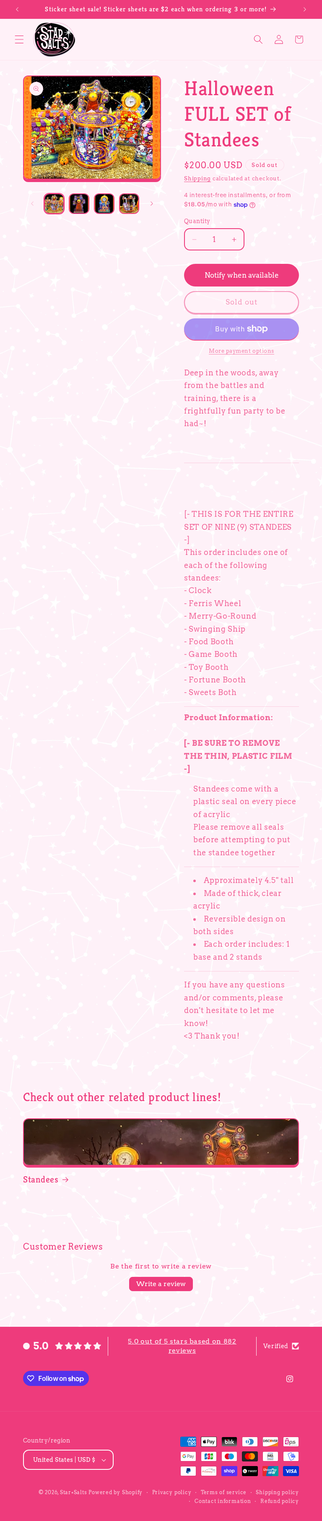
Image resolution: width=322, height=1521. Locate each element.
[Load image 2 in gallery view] (79, 203)
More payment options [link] (241, 350)
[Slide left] (32, 204)
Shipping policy (277, 1492)
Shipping (197, 178)
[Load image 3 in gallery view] (104, 203)
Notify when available (242, 275)
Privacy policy (172, 1492)
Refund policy (279, 1501)
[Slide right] (152, 204)
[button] (19, 39)
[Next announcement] (305, 9)
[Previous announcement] (17, 9)
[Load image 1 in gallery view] (54, 203)
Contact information (223, 1501)
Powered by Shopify (115, 1492)
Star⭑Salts (73, 1492)
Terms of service (224, 1492)
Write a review (161, 1284)
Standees (41, 1179)
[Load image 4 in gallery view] (129, 203)
